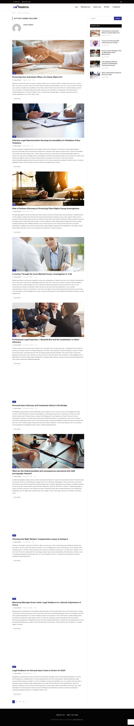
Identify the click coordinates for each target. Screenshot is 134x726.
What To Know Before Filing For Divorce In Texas (111, 73)
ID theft (106, 7)
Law (76, 7)
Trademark (116, 7)
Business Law (85, 7)
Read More (17, 98)
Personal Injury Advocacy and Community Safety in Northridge (39, 405)
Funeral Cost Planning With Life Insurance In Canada (110, 41)
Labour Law (97, 7)
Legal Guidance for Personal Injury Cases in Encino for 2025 (38, 670)
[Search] (121, 1)
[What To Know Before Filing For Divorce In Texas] (95, 75)
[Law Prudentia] (21, 6)
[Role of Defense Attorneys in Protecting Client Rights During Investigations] (48, 188)
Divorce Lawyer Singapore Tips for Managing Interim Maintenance (111, 52)
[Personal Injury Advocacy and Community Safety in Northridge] (48, 385)
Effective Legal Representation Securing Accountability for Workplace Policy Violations (46, 141)
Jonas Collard (28, 25)
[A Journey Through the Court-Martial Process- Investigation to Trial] (48, 254)
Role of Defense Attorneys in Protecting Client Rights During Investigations (45, 208)
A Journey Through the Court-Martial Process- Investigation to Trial (42, 274)
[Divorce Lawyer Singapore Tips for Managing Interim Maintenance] (95, 53)
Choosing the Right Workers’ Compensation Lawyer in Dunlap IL (40, 539)
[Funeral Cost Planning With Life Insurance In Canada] (95, 43)
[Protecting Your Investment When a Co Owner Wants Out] (48, 57)
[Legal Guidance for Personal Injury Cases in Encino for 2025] (48, 650)
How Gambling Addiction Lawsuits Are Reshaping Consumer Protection (109, 63)
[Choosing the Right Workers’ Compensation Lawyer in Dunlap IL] (48, 519)
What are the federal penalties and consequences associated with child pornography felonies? (43, 472)
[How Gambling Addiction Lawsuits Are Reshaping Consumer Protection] (95, 64)
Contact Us (16, 1)
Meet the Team (26, 1)
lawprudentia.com (78, 719)
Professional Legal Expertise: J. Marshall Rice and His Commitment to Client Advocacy (45, 341)
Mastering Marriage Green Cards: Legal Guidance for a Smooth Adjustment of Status (46, 603)
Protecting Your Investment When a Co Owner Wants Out (37, 77)
